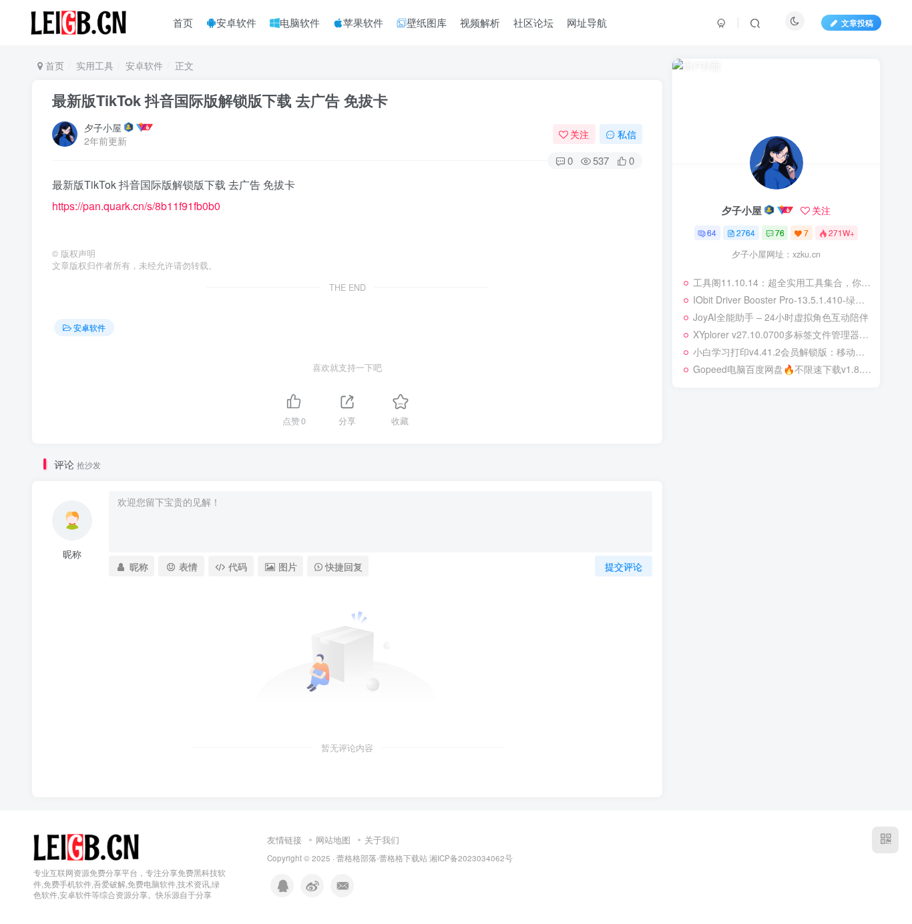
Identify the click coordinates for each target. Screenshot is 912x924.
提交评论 (623, 566)
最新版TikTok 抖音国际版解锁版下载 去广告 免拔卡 (220, 100)
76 (779, 232)
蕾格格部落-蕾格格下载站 (381, 858)
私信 (627, 134)
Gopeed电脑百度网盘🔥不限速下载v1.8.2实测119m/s (783, 369)
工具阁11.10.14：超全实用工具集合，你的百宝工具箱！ (783, 282)
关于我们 (382, 839)
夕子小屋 (103, 127)
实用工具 (94, 65)
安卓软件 (144, 65)
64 (711, 232)
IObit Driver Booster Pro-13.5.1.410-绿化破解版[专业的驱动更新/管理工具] (783, 299)
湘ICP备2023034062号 (471, 858)
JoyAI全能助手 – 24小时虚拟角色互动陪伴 (781, 317)
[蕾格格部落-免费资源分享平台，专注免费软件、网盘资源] (86, 845)
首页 (53, 65)
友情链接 (284, 839)
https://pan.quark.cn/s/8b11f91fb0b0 (136, 205)
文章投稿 (857, 22)
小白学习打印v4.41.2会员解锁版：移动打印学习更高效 (783, 351)
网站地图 (333, 839)
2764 (745, 232)
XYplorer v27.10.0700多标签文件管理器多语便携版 (783, 334)
